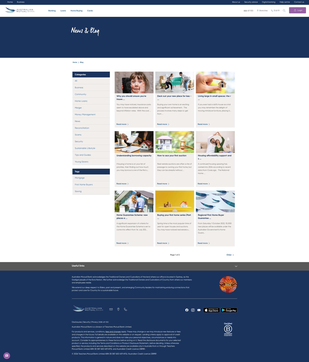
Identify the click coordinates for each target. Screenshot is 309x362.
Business (79, 87)
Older (229, 255)
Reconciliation (82, 128)
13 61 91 (276, 10)
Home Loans (81, 101)
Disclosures (77, 322)
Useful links (78, 265)
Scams (78, 134)
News (77, 121)
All (76, 80)
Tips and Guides (83, 155)
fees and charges (113, 331)
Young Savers (81, 161)
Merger (78, 107)
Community (80, 94)
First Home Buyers (84, 184)
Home (75, 62)
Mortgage (80, 177)
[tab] (154, 266)
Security (79, 141)
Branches (263, 10)
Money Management (85, 114)
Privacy (94, 322)
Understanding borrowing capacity (134, 155)
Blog (81, 62)
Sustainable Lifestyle (85, 148)
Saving (78, 191)
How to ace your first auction (171, 155)
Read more (121, 124)
